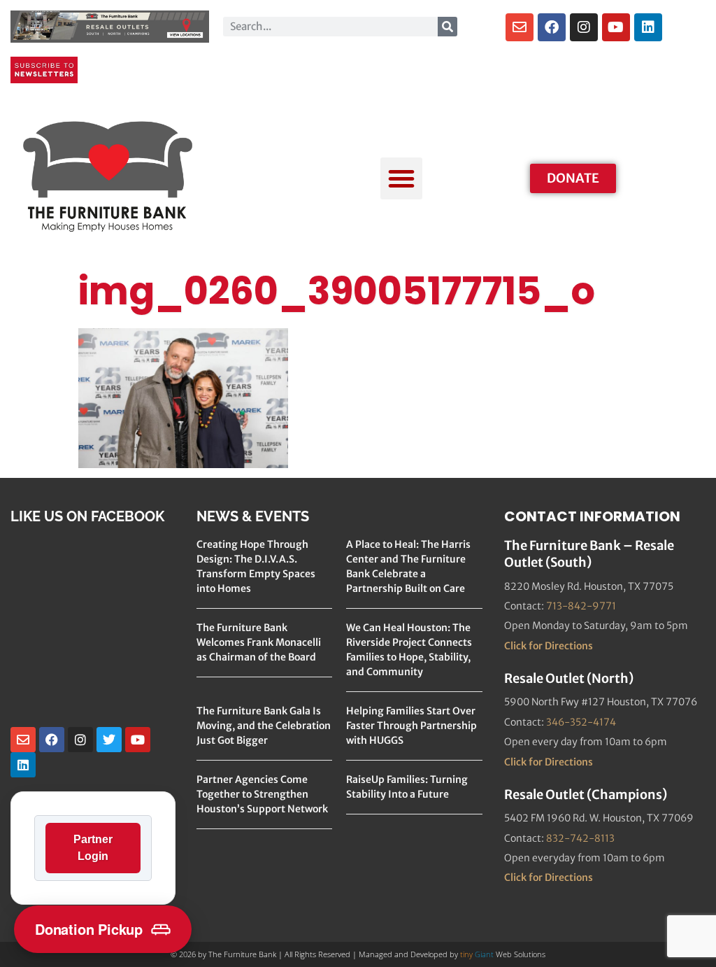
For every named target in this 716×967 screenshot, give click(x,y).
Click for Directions (548, 646)
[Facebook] (552, 27)
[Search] (447, 26)
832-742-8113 (580, 838)
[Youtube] (616, 27)
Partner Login (93, 847)
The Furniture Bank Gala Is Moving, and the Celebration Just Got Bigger (263, 726)
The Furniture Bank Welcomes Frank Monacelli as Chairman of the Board (258, 642)
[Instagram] (584, 27)
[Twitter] (109, 739)
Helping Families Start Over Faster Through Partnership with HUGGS (411, 726)
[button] (401, 178)
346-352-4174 (581, 722)
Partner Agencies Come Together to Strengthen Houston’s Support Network (262, 794)
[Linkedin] (648, 27)
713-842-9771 (581, 606)
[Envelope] (520, 27)
